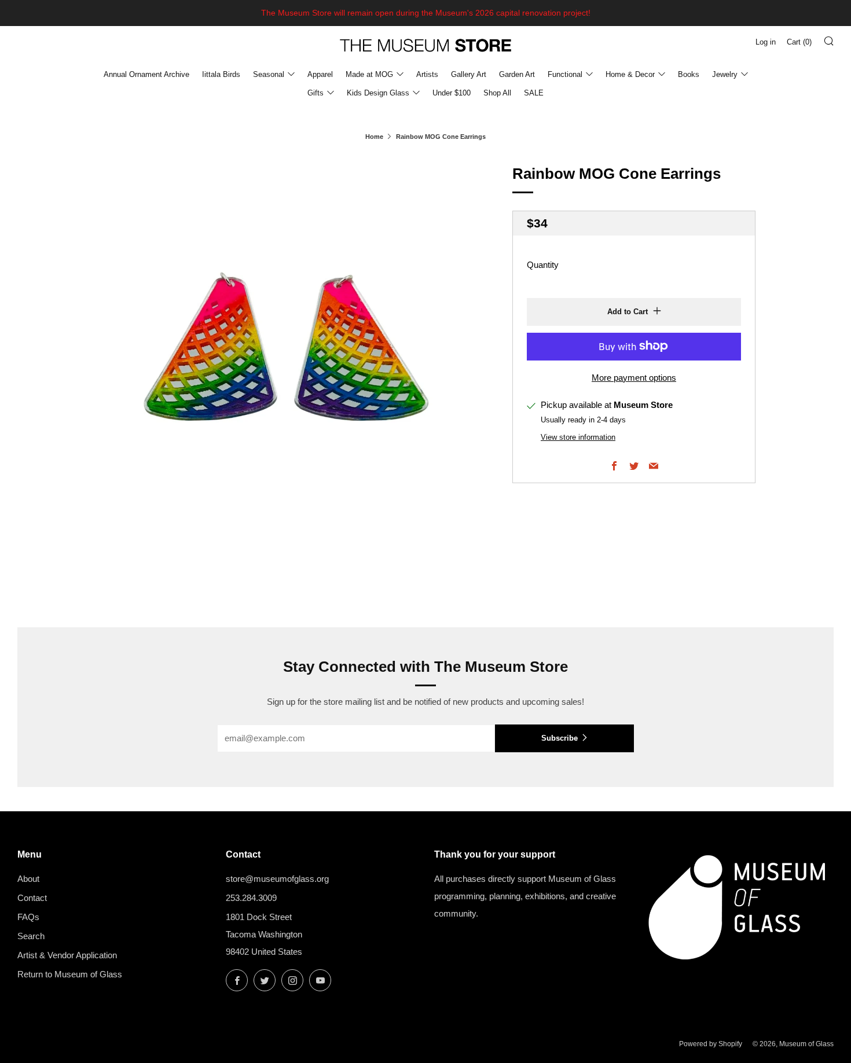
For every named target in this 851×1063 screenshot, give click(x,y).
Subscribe (559, 738)
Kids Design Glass (378, 93)
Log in (765, 42)
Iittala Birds (221, 74)
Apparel (320, 74)
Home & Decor (630, 74)
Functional (565, 74)
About (28, 879)
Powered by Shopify (710, 1044)
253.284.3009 (251, 898)
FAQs (28, 917)
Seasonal (268, 74)
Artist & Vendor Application (67, 955)
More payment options (634, 377)
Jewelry (725, 74)
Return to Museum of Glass (69, 974)
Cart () (799, 42)
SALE (534, 93)
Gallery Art (468, 74)
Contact (32, 898)
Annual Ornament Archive (146, 74)
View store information (578, 437)
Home (374, 136)
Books (688, 74)
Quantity (543, 264)
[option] (287, 353)
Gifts (315, 93)
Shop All (497, 93)
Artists (427, 74)
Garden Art (517, 74)
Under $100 (451, 93)
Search (31, 936)
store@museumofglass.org (277, 879)
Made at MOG (369, 74)
